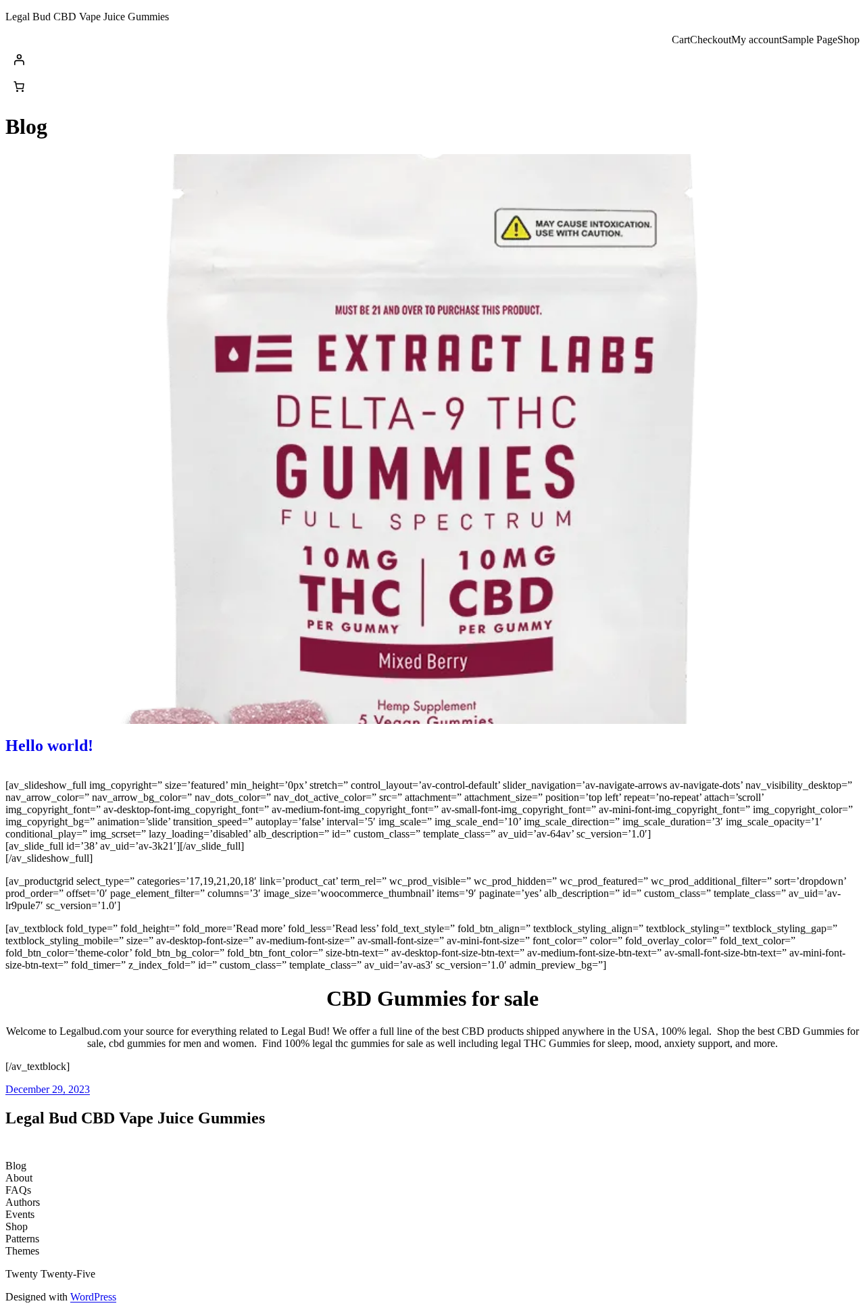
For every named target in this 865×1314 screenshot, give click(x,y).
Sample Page (809, 39)
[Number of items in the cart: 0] (18, 86)
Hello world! (49, 745)
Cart (681, 39)
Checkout (710, 39)
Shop (848, 39)
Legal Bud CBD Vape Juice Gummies (87, 16)
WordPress (93, 1297)
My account (756, 39)
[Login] (432, 59)
